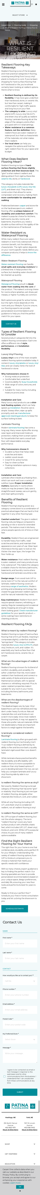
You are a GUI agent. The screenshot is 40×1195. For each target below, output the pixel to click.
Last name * (7, 952)
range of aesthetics (19, 586)
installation (15, 408)
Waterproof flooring (10, 284)
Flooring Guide (20, 25)
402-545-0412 (29, 1128)
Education (10, 1164)
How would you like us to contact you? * (18, 975)
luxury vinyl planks (18, 363)
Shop (7, 1144)
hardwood (25, 179)
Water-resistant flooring (12, 264)
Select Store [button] (18, 15)
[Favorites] (32, 4)
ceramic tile (6, 179)
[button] (20, 981)
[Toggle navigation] (3, 4)
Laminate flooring (9, 739)
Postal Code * (8, 1019)
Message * (7, 1047)
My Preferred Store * (11, 1034)
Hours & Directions (10, 1130)
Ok (20, 1187)
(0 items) (36, 4)
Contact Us (11, 324)
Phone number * (9, 989)
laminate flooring (16, 428)
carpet (23, 206)
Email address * (9, 1004)
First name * (7, 938)
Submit (20, 1092)
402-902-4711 (10, 1128)
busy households (29, 382)
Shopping (33, 25)
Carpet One (6, 25)
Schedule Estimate (15, 909)
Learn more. (15, 1183)
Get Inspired (11, 1154)
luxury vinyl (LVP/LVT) (22, 645)
